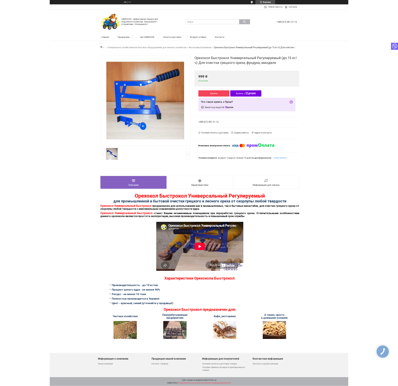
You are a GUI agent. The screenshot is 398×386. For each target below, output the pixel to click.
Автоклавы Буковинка (200, 47)
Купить (214, 93)
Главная (105, 37)
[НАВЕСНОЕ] (110, 21)
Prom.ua (212, 380)
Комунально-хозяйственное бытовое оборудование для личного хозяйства (147, 47)
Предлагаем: (124, 37)
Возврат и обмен (198, 37)
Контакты (219, 37)
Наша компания (105, 364)
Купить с (240, 93)
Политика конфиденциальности (217, 383)
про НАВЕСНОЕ (147, 37)
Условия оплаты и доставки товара (219, 364)
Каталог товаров (160, 364)
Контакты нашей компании (265, 364)
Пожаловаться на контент (189, 383)
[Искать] (244, 21)
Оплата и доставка (172, 37)
